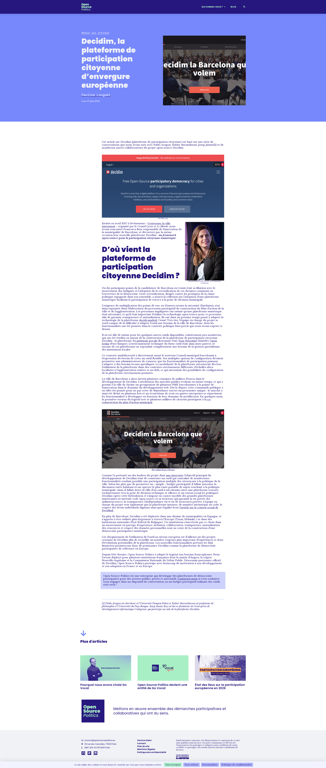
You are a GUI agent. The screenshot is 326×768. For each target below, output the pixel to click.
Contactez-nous (188, 578)
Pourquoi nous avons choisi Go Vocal (103, 686)
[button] (95, 32)
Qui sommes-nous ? (212, 6)
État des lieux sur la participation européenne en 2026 (220, 686)
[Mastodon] (89, 753)
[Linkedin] (95, 753)
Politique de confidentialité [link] (237, 764)
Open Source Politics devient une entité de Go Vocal (162, 686)
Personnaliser (210, 764)
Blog (233, 6)
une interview (174, 475)
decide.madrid (148, 320)
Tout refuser (191, 764)
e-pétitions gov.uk (145, 340)
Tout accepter (173, 764)
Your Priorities (187, 340)
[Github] (83, 753)
